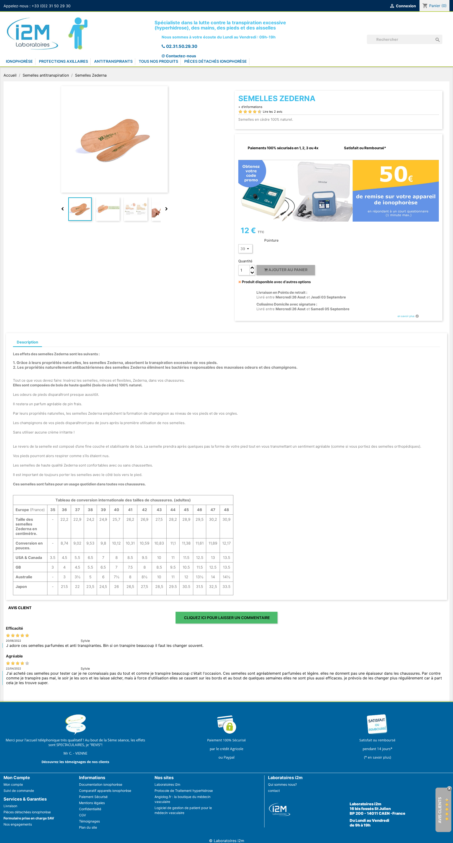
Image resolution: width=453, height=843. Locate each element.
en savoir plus (406, 316)
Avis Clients (440, 810)
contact (274, 791)
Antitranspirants (113, 61)
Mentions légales (92, 803)
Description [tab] (27, 342)
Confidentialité (90, 809)
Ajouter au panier (287, 269)
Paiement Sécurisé (93, 797)
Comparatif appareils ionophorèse (105, 791)
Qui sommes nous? (282, 784)
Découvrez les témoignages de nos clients (75, 762)
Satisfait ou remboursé (377, 740)
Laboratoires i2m (167, 784)
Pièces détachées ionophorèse (27, 812)
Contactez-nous (181, 56)
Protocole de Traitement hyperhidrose (184, 791)
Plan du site (88, 827)
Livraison (10, 806)
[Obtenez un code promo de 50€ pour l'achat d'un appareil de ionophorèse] (338, 190)
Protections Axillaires (63, 61)
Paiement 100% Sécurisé (226, 740)
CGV (82, 815)
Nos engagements (18, 824)
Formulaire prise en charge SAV (29, 818)
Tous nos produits (158, 61)
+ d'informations (250, 107)
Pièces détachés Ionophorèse (215, 61)
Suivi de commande (19, 791)
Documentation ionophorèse (100, 784)
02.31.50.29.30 (181, 46)
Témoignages (89, 821)
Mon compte (13, 784)
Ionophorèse (19, 61)
